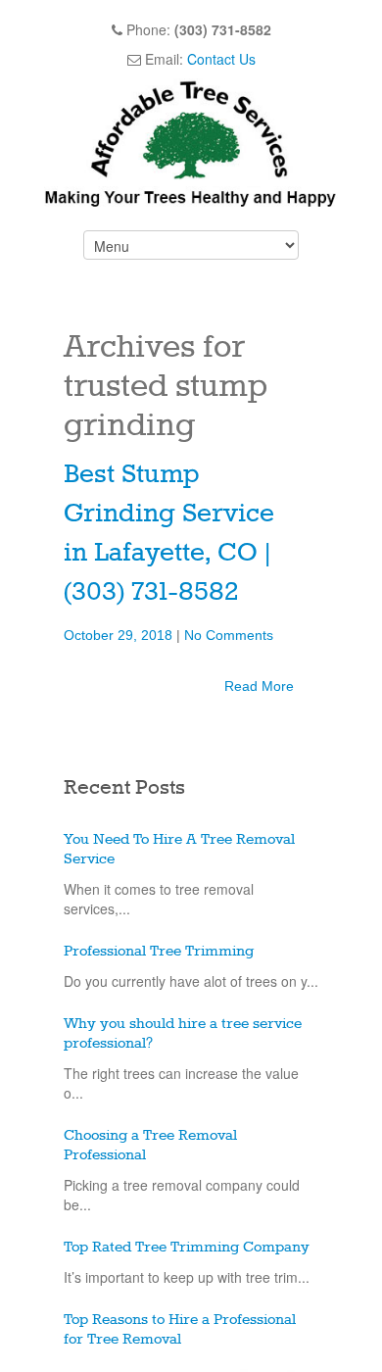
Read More (259, 686)
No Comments (228, 635)
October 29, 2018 (120, 635)
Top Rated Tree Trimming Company (187, 1247)
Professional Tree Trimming (159, 951)
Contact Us (221, 59)
